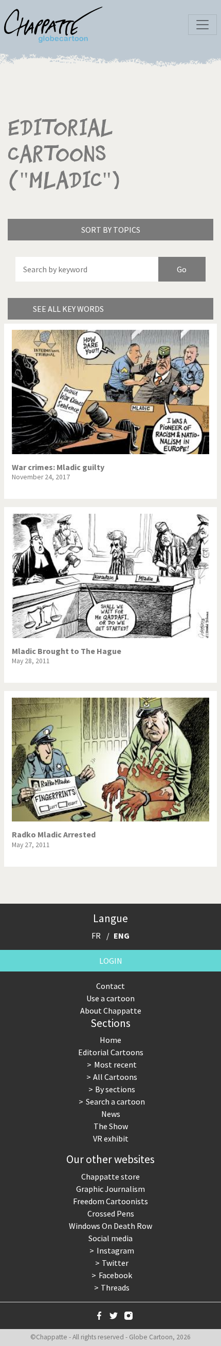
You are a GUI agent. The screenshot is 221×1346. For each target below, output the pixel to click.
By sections (115, 1089)
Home (110, 1040)
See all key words (68, 309)
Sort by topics (110, 230)
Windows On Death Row (110, 1226)
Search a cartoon (115, 1101)
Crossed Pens (110, 1213)
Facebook (115, 1275)
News (110, 1114)
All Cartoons (115, 1077)
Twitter (115, 1263)
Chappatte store (110, 1176)
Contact (110, 986)
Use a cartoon (110, 998)
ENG (122, 935)
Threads (115, 1287)
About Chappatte (110, 1010)
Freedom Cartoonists (110, 1201)
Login (110, 961)
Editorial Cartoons (110, 1052)
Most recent (115, 1064)
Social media (110, 1238)
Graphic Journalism (110, 1189)
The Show (111, 1126)
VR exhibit (110, 1138)
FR (96, 935)
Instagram (115, 1250)
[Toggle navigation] (202, 24)
